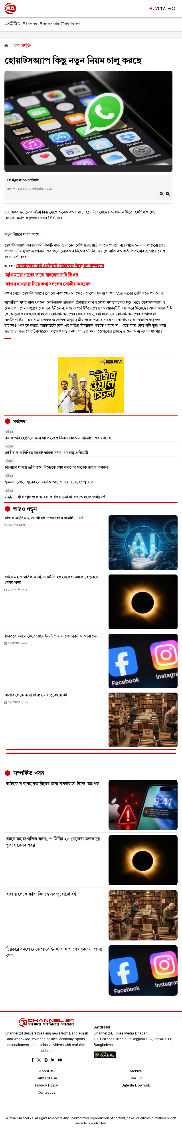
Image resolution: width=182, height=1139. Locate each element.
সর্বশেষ (18, 422)
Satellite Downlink (135, 1085)
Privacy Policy (46, 1085)
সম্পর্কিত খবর (28, 773)
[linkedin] (52, 1060)
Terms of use (46, 1078)
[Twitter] (39, 1060)
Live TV (135, 1078)
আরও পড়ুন (24, 509)
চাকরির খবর (72, 24)
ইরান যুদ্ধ (31, 24)
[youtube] (59, 1060)
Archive (135, 1071)
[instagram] (45, 1060)
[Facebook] (32, 1060)
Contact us (46, 1092)
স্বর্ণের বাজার (51, 24)
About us (46, 1071)
